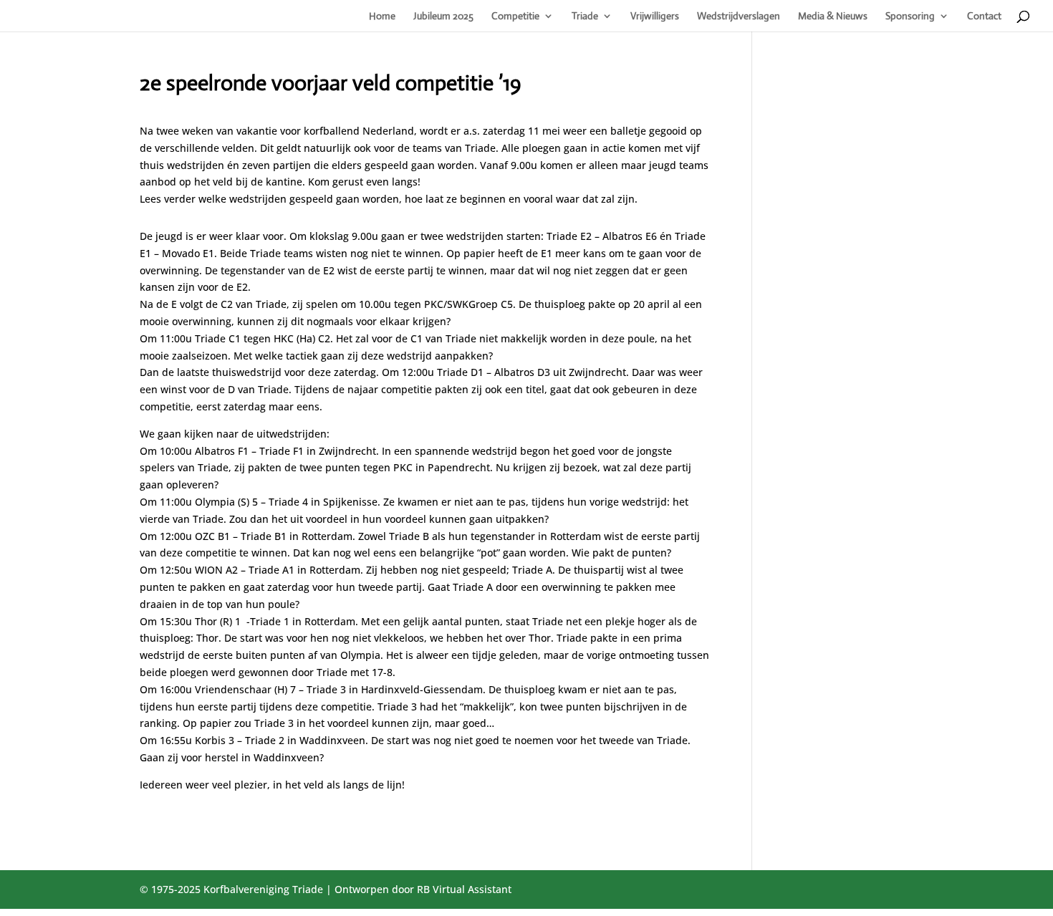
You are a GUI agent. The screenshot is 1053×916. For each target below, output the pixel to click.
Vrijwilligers (654, 16)
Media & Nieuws (832, 16)
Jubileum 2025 (443, 16)
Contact (984, 16)
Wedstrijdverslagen (738, 16)
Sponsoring (910, 16)
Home (382, 16)
